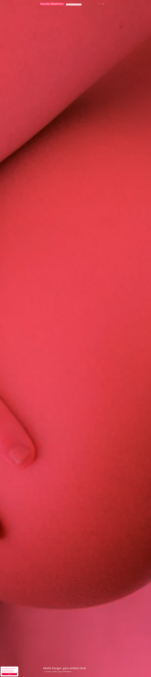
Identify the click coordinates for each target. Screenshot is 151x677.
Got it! (9, 674)
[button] (99, 3)
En (148, 2)
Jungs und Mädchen (64, 672)
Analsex (48, 672)
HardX (54, 672)
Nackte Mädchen (51, 3)
